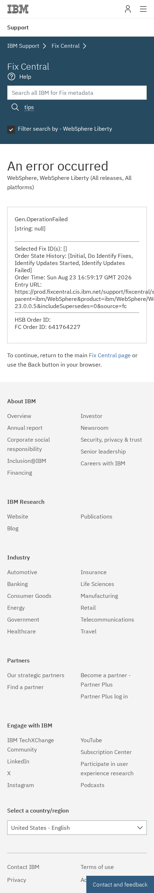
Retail (88, 607)
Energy (16, 607)
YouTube (91, 740)
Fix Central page (110, 355)
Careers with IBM (103, 463)
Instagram (20, 785)
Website (17, 516)
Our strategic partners (35, 675)
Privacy (16, 879)
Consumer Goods (29, 595)
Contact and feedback (120, 884)
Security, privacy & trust (111, 439)
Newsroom (95, 427)
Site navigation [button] (143, 12)
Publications (96, 516)
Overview (19, 415)
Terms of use (97, 866)
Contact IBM (23, 866)
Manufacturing (99, 595)
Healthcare (21, 631)
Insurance (94, 572)
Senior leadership (103, 451)
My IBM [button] (128, 11)
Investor (91, 415)
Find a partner (25, 686)
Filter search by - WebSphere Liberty (65, 128)
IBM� (18, 9)
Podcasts (93, 785)
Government (23, 619)
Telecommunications (107, 619)
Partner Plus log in (104, 696)
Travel (88, 631)
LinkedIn (18, 761)
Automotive (22, 572)
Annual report (25, 427)
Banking (17, 583)
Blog (12, 528)
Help (25, 76)
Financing (19, 472)
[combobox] (77, 827)
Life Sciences (97, 583)
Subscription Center (106, 751)
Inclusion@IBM (26, 460)
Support (18, 27)
